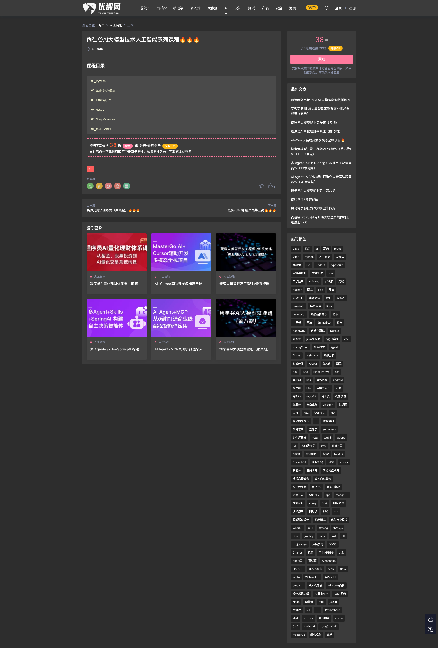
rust (295, 372)
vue (330, 273)
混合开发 (314, 495)
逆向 (339, 322)
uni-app (314, 281)
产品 (265, 8)
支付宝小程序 (339, 519)
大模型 (297, 265)
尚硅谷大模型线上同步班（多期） (315, 123)
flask (343, 569)
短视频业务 (299, 487)
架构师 (340, 298)
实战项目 (330, 577)
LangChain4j (328, 626)
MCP (331, 462)
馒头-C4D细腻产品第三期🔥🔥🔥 (252, 210)
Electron (328, 404)
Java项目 (299, 306)
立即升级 (170, 146)
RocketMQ (299, 462)
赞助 (127, 146)
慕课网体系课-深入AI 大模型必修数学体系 (320, 100)
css (337, 372)
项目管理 (298, 429)
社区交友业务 (323, 478)
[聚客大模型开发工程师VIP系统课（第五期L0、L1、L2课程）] (246, 252)
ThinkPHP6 (326, 552)
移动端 (178, 8)
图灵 (339, 363)
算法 (309, 322)
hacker (297, 289)
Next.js (338, 454)
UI (316, 421)
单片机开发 (315, 585)
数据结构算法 (319, 314)
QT (308, 610)
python (309, 257)
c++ (320, 289)
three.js (338, 528)
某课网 (343, 404)
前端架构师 (299, 273)
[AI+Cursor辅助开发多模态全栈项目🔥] (181, 252)
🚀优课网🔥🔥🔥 (102, 8)
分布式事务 (315, 569)
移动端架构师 (301, 421)
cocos (339, 618)
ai (90, 169)
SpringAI (309, 626)
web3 (327, 437)
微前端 (309, 602)
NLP (338, 388)
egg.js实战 (332, 339)
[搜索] (326, 8)
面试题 (312, 560)
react (337, 248)
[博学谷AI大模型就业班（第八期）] (246, 318)
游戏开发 (298, 495)
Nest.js (334, 330)
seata (296, 577)
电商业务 (311, 404)
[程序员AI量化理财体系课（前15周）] (117, 252)
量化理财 (315, 634)
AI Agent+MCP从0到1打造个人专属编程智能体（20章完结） (180, 349)
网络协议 (338, 503)
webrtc (341, 437)
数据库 (297, 610)
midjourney (300, 544)
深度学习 (317, 544)
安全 (279, 8)
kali (308, 380)
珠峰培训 (328, 421)
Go (308, 265)
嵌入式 (195, 8)
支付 (295, 413)
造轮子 (313, 429)
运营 (325, 503)
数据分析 (329, 355)
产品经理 (298, 281)
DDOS (333, 544)
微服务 (297, 404)
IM (294, 445)
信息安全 (315, 306)
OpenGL (298, 569)
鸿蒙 (326, 454)
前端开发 (337, 445)
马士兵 (325, 396)
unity (322, 536)
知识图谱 (324, 618)
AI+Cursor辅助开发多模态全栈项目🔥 (180, 284)
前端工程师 (323, 388)
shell (296, 618)
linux (329, 306)
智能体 (297, 470)
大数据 (212, 8)
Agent (334, 347)
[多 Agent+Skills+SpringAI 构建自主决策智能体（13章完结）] (117, 318)
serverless (329, 429)
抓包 (310, 552)
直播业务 (311, 470)
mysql (313, 503)
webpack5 (329, 560)
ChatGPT (312, 454)
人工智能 (97, 49)
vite (346, 339)
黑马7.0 (316, 487)
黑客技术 (319, 347)
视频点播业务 (301, 478)
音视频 (297, 380)
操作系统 (321, 380)
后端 (160, 8)
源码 (292, 8)
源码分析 (298, 298)
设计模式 (319, 413)
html (321, 602)
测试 (251, 8)
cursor (344, 462)
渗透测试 (314, 298)
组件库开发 (299, 437)
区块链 (297, 388)
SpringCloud (300, 347)
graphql (308, 536)
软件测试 (317, 273)
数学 (329, 634)
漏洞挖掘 (317, 462)
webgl (313, 363)
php (333, 413)
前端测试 (320, 519)
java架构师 (313, 339)
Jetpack (298, 585)
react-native (321, 372)
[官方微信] (430, 629)
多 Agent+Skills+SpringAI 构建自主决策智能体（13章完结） (116, 349)
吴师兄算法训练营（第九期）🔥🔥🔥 (113, 210)
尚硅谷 (297, 396)
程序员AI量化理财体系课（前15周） (114, 284)
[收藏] (261, 186)
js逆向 (333, 602)
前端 (143, 8)
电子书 (297, 322)
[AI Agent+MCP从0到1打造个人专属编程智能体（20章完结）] (181, 318)
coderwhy (299, 330)
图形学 (313, 511)
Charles (297, 552)
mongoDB (342, 495)
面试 (310, 289)
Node (296, 602)
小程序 (329, 281)
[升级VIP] (430, 619)
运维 (328, 298)
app (328, 495)
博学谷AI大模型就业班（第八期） (245, 349)
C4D (296, 626)
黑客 (331, 289)
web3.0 (297, 528)
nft (343, 536)
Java (296, 248)
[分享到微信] (90, 186)
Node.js (320, 265)
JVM (323, 445)
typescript (337, 265)
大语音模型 (321, 593)
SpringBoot (324, 322)
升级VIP (335, 49)
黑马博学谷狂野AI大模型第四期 (313, 208)
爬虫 (335, 314)
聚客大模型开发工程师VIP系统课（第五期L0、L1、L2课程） (244, 284)
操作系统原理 (301, 593)
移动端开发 (308, 445)
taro (306, 413)
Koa (305, 372)
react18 (311, 396)
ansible (308, 618)
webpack (312, 355)
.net (336, 511)
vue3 (296, 257)
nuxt (333, 536)
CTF (310, 528)
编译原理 (298, 511)
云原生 (297, 339)
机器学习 (340, 396)
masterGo (299, 634)
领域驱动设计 (301, 519)
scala (331, 569)
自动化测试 (318, 330)
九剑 (341, 552)
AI (226, 8)
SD (318, 610)
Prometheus (332, 610)
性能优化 (298, 503)
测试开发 (298, 363)
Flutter (297, 355)
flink (295, 536)
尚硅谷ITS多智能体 (304, 199)
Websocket (312, 577)
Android (338, 380)
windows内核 (336, 585)
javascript (299, 314)
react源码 (340, 593)
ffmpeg (323, 528)
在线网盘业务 (331, 470)
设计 (238, 8)
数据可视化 (333, 487)
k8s (308, 388)
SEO (325, 511)
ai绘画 (296, 454)
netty (315, 437)
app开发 (298, 560)
